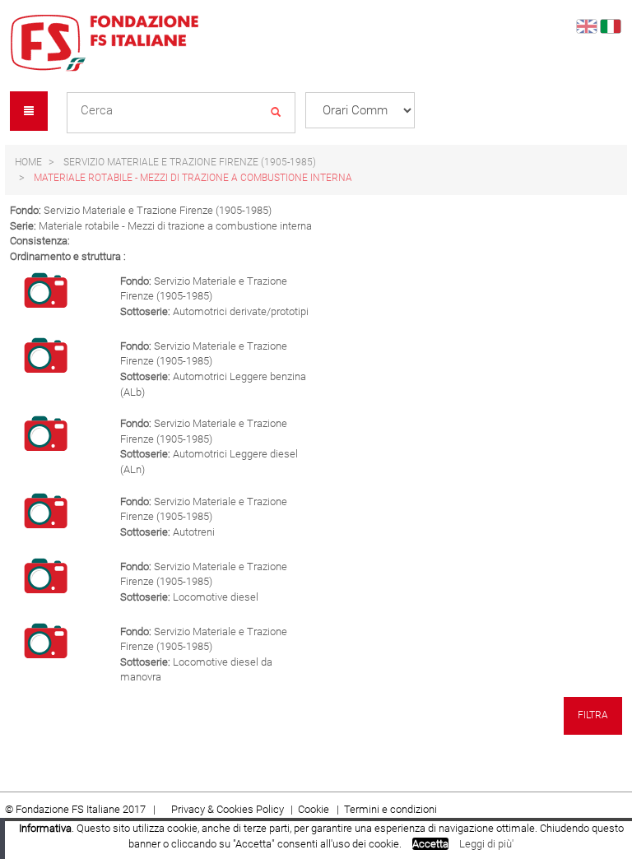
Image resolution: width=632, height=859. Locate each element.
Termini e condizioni (390, 809)
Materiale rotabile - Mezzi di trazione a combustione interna (193, 177)
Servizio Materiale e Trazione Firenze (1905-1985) (189, 162)
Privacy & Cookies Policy (227, 809)
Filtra (593, 715)
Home (28, 162)
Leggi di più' (486, 844)
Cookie (315, 809)
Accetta (430, 844)
